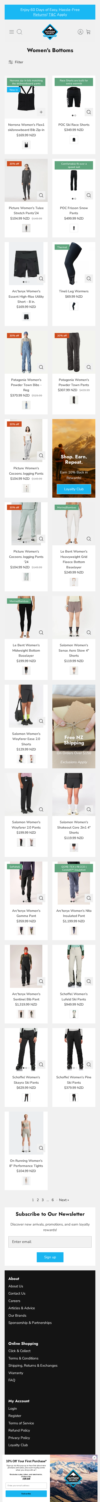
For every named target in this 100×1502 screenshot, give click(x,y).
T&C (52, 14)
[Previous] (10, 12)
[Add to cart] (41, 112)
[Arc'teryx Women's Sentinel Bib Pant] (26, 966)
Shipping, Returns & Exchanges (32, 1365)
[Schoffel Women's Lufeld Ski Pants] (73, 966)
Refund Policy (19, 1430)
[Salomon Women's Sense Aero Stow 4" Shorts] (73, 617)
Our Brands (17, 1315)
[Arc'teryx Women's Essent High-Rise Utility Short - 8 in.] (26, 263)
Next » (64, 1200)
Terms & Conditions (23, 1358)
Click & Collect (19, 1351)
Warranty (15, 1373)
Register (14, 1415)
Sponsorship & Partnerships (30, 1322)
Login (12, 1408)
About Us (15, 1286)
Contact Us (16, 1293)
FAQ (11, 1380)
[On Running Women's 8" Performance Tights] (26, 1133)
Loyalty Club (18, 1445)
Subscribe (26, 1494)
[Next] (89, 12)
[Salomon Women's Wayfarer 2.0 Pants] (26, 794)
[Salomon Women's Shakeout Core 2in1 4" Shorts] (73, 794)
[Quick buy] (89, 112)
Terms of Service (21, 1423)
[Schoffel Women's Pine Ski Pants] (73, 1049)
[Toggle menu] (12, 32)
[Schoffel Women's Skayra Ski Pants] (26, 1049)
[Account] (78, 32)
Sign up (50, 1257)
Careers (14, 1301)
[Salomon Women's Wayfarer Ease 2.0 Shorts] (26, 706)
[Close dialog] (94, 1457)
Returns (40, 14)
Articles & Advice (21, 1308)
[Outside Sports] (50, 32)
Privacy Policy (19, 1437)
